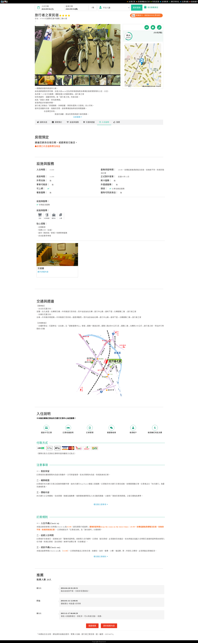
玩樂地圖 (185, 2)
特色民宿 (155, 2)
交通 (90, 122)
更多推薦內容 (109, 626)
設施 (74, 122)
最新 (43, 122)
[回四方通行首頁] (4, 1)
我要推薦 (92, 626)
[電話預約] (159, 27)
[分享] (146, 27)
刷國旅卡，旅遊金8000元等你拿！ (149, 15)
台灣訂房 (132, 2)
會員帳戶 (194, 2)
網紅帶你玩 (175, 2)
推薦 (118, 122)
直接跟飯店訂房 (144, 2)
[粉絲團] (153, 27)
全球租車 (165, 2)
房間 (58, 122)
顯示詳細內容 (43, 272)
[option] (57, 254)
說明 (105, 122)
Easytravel (102, 641)
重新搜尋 (137, 8)
